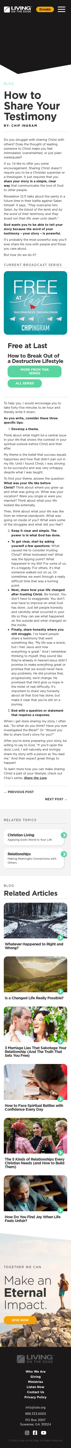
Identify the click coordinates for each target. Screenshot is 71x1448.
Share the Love (35, 778)
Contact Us (35, 1392)
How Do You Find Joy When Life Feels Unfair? (32, 1218)
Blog (9, 84)
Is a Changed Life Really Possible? (34, 998)
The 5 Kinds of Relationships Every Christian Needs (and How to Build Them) (34, 1163)
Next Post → (56, 799)
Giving (35, 1377)
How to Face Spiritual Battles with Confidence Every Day (34, 1107)
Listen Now (35, 1387)
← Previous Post (19, 792)
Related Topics (20, 820)
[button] (61, 9)
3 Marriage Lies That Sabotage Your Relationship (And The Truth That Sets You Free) (35, 1051)
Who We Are (36, 1371)
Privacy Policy (35, 1397)
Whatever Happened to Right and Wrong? (34, 946)
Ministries (35, 1382)
